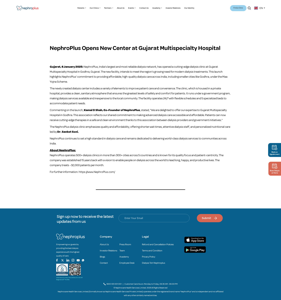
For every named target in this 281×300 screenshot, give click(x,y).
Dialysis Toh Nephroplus (153, 262)
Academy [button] (156, 8)
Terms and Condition (152, 250)
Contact (104, 262)
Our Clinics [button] (94, 8)
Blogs (102, 256)
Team (122, 250)
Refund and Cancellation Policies (158, 244)
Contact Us (144, 8)
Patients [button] (81, 8)
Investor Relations (173, 8)
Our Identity (189, 8)
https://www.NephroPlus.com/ (97, 172)
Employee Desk (126, 262)
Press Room (125, 244)
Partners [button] (108, 8)
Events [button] (131, 8)
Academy (124, 256)
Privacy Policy (148, 256)
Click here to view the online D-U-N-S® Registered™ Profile (69, 279)
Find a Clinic (238, 8)
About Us (120, 8)
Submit (206, 218)
